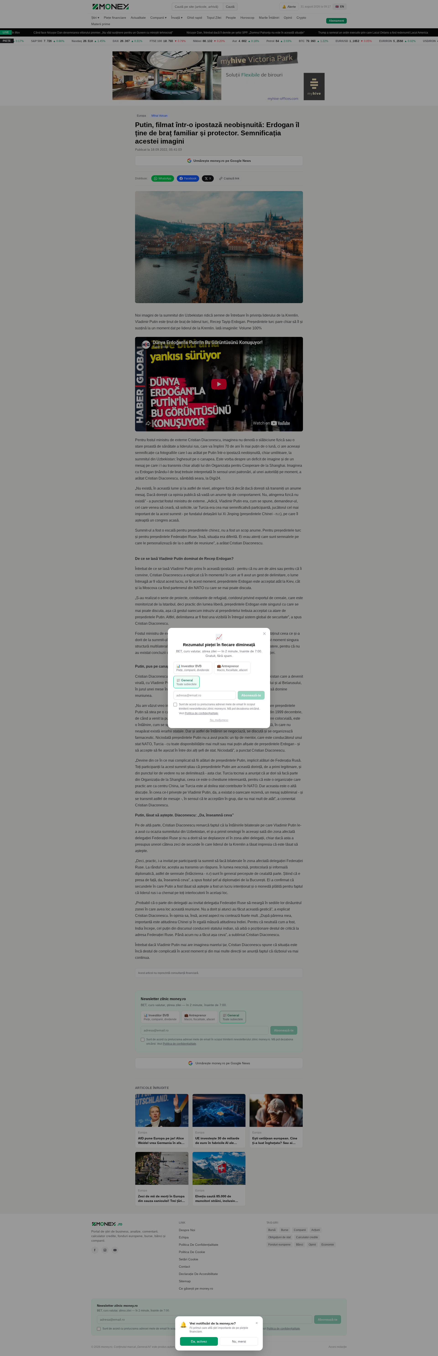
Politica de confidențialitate (201, 713)
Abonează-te (251, 695)
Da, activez (199, 1341)
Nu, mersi (239, 1341)
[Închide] (264, 634)
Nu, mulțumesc (219, 720)
